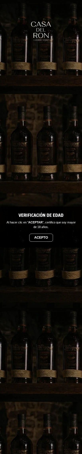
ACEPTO (41, 238)
